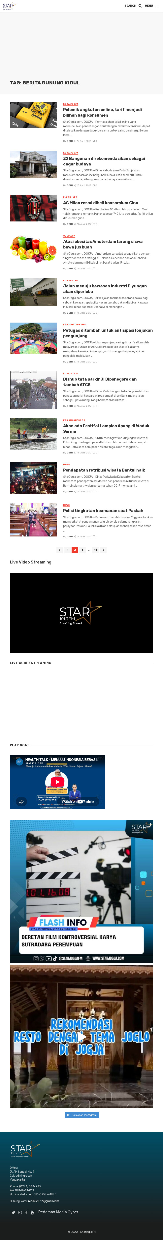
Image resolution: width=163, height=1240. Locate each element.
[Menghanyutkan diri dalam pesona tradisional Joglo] (81, 1036)
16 (95, 550)
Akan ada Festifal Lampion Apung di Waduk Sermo (106, 428)
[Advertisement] (81, 49)
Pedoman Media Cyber (58, 1212)
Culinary (69, 236)
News (66, 464)
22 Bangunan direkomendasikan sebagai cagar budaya (104, 161)
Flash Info (70, 197)
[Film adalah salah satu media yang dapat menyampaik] (81, 891)
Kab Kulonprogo (74, 420)
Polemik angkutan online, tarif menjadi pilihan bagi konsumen (102, 112)
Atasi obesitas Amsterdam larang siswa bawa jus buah (103, 244)
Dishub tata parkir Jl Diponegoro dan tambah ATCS (100, 382)
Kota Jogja (70, 104)
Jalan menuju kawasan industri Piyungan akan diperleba (105, 289)
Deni (70, 141)
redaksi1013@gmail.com (43, 1201)
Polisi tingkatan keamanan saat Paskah (103, 510)
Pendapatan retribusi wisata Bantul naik (104, 470)
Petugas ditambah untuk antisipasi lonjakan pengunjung (108, 333)
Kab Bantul (70, 280)
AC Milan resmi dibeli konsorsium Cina (100, 202)
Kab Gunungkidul (74, 325)
